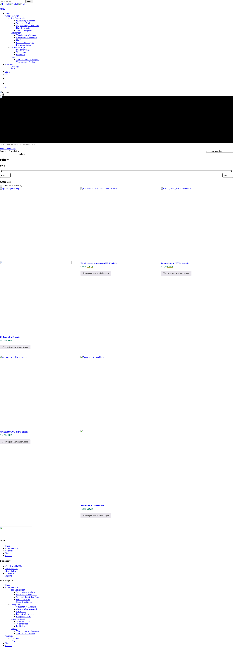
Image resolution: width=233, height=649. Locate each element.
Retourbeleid (10, 571)
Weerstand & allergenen (26, 595)
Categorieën (16, 604)
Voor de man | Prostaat (25, 633)
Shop (2, 144)
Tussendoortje (22, 624)
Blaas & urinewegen (25, 614)
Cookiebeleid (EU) (13, 566)
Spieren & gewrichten (25, 592)
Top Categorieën (18, 590)
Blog (7, 553)
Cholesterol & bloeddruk (26, 609)
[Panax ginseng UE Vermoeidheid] (197, 223)
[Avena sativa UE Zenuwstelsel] (36, 391)
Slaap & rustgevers (24, 602)
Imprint (8, 576)
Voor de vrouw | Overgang (27, 631)
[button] (2, 9)
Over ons (9, 551)
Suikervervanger (23, 621)
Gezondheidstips (18, 619)
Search (29, 1)
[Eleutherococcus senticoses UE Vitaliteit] (116, 223)
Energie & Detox (23, 616)
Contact (8, 555)
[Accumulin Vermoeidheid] (116, 428)
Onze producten (12, 548)
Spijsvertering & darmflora (27, 597)
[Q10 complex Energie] (36, 260)
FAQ (13, 641)
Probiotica (20, 626)
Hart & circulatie (23, 599)
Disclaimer (10, 573)
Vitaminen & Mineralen (26, 607)
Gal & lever (21, 611)
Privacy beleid (11, 568)
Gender (14, 628)
